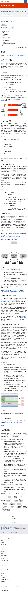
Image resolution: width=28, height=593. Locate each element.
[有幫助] (9, 22)
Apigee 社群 (4, 63)
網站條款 (7, 586)
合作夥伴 (3, 542)
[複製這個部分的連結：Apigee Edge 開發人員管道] (17, 296)
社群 (2, 549)
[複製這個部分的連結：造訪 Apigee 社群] (14, 60)
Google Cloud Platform (5, 579)
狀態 (2, 553)
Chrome (2, 575)
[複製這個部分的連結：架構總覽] (8, 72)
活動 (2, 540)
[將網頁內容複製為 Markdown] (10, 27)
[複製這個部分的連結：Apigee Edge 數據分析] (15, 164)
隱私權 (2, 586)
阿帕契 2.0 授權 (11, 527)
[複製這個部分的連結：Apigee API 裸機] (11, 213)
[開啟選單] (2, 1)
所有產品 (3, 581)
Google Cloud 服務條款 (14, 586)
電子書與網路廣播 (4, 544)
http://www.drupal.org (6, 301)
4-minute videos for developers (7, 562)
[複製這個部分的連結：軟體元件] (6, 137)
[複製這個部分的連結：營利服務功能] (8, 362)
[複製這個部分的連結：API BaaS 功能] (9, 231)
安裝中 (23, 18)
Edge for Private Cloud (7, 5)
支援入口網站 (4, 555)
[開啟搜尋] (23, 1)
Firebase (3, 577)
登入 (25, 1)
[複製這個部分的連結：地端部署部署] (11, 430)
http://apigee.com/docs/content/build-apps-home (12, 291)
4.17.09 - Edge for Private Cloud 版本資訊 (14, 55)
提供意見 (4, 24)
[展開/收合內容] (10, 31)
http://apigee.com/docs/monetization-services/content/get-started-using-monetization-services (12, 424)
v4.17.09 (18, 5)
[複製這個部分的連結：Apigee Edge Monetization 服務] (20, 325)
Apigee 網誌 (3, 565)
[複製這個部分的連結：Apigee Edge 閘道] (12, 121)
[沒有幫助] (11, 22)
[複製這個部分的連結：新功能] (7, 52)
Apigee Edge (3, 18)
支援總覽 (3, 551)
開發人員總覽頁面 (4, 560)
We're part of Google (5, 538)
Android (2, 573)
